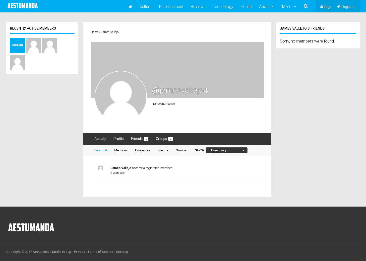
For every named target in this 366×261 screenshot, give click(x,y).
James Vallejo (121, 168)
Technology (223, 6)
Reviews (198, 6)
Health (246, 6)
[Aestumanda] (22, 8)
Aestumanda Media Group (52, 252)
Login (328, 7)
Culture (146, 6)
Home (94, 32)
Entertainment (171, 6)
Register (348, 7)
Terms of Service (100, 252)
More (286, 6)
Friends (139, 139)
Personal (100, 150)
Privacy (79, 252)
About (264, 6)
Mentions (121, 150)
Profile (119, 139)
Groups (163, 139)
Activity (100, 139)
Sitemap (122, 252)
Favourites (142, 150)
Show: (200, 150)
